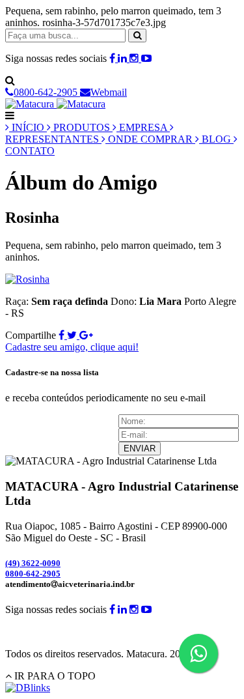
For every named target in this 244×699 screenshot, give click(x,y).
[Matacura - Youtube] (146, 58)
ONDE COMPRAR (150, 139)
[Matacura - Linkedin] (123, 58)
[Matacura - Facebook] (113, 58)
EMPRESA (143, 127)
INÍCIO (28, 127)
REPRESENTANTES (53, 139)
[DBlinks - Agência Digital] (27, 687)
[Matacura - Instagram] (135, 58)
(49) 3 (33, 563)
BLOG (216, 139)
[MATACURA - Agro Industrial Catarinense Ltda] (55, 103)
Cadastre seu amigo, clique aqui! (72, 346)
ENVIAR (140, 448)
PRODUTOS (82, 127)
